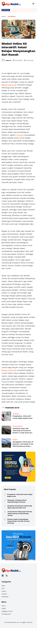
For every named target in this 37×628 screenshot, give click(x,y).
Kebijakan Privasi (7, 611)
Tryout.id (19, 135)
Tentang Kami (6, 614)
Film (3, 588)
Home (4, 16)
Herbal (4, 591)
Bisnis (3, 585)
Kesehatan (5, 596)
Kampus (4, 594)
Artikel (4, 608)
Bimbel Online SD (9, 85)
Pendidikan (12, 16)
